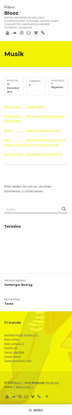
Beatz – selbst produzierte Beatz (32, 130)
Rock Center (11, 339)
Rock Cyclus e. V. (14, 343)
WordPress (52, 382)
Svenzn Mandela (14, 352)
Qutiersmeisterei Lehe (17, 360)
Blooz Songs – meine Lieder (24, 107)
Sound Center (12, 356)
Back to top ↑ (24, 387)
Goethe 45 (10, 348)
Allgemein (57, 87)
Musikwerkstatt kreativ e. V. (21, 335)
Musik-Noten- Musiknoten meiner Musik (33, 154)
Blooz (11, 13)
